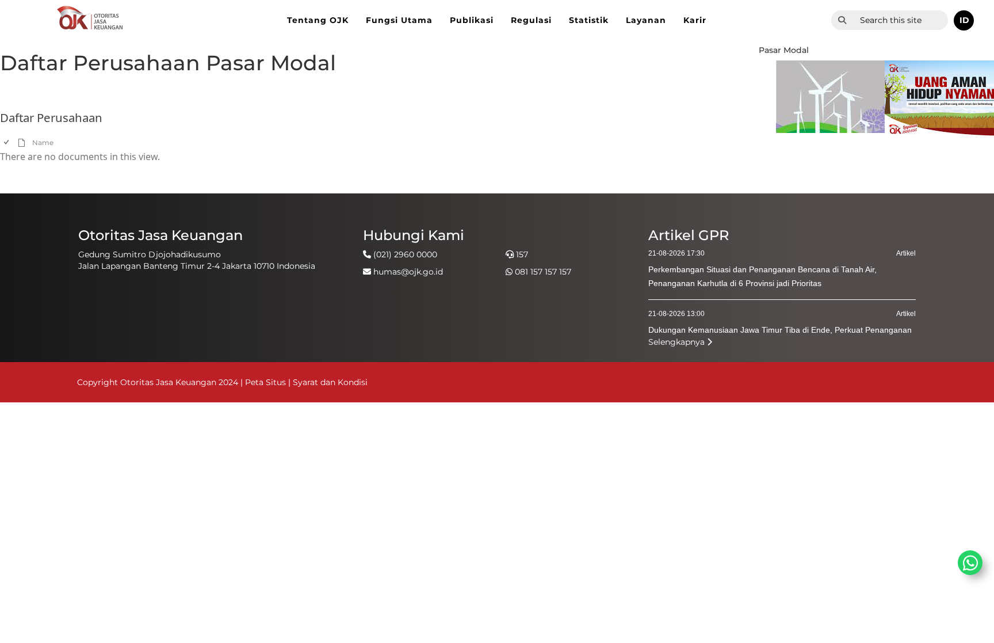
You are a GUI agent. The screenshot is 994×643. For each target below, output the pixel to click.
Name (42, 142)
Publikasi (472, 20)
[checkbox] (7, 142)
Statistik (589, 20)
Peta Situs (266, 382)
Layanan (646, 20)
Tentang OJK (318, 20)
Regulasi (531, 20)
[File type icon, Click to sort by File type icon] (21, 142)
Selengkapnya (677, 342)
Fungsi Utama (399, 20)
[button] (964, 20)
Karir (694, 20)
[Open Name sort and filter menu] (37, 151)
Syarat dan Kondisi (330, 382)
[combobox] (900, 20)
